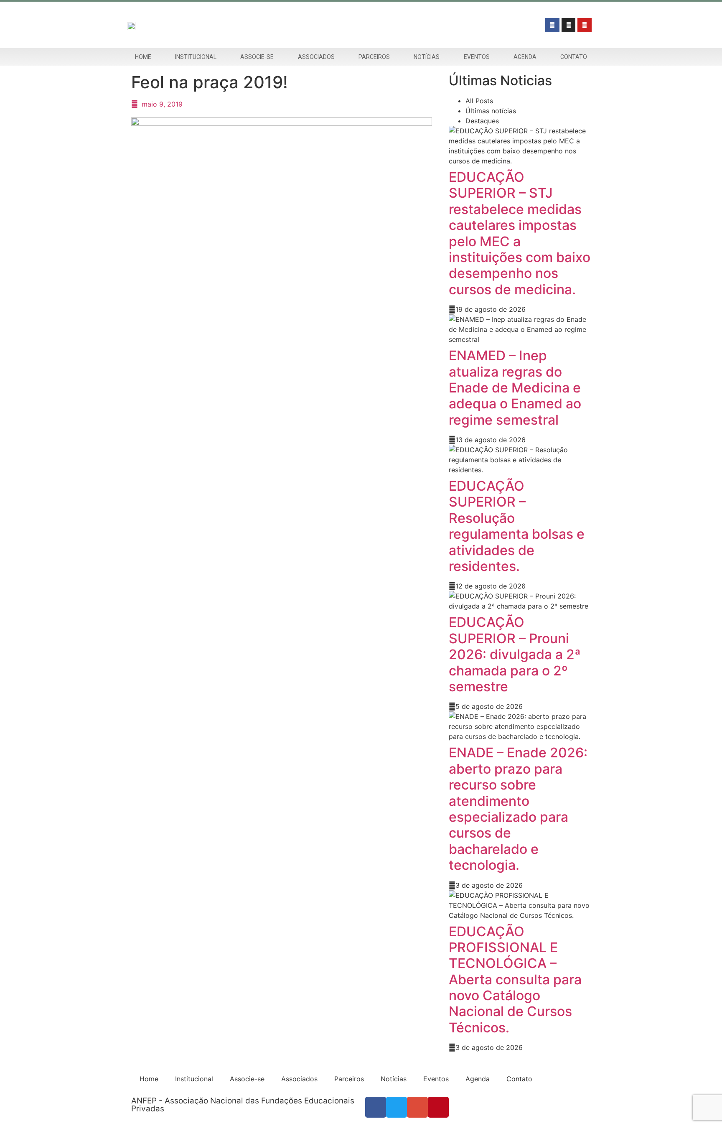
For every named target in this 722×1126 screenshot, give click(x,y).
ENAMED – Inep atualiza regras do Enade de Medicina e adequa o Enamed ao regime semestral (515, 387)
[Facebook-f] (552, 25)
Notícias (427, 56)
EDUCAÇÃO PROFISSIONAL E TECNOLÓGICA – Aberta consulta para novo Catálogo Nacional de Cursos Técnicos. (515, 979)
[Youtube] (584, 25)
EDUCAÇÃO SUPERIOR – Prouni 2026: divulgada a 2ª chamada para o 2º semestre (515, 654)
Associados (316, 56)
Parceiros (374, 56)
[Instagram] (569, 25)
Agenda (525, 56)
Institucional (195, 56)
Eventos (477, 56)
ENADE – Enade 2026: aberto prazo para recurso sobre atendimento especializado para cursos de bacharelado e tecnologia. (518, 808)
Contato (573, 56)
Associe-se (257, 56)
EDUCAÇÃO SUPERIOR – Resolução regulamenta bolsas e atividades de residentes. (517, 526)
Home (143, 56)
